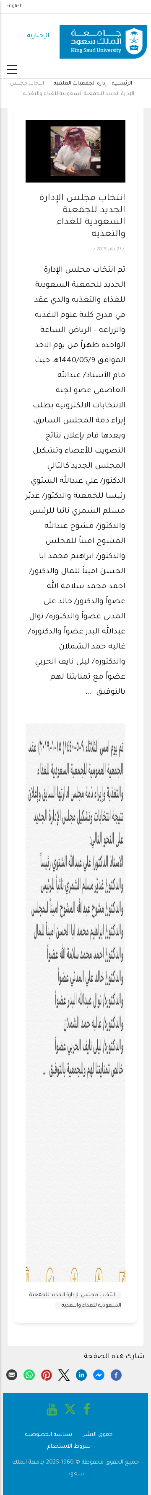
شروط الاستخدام (69, 1447)
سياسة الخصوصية (48, 1435)
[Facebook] (116, 1374)
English (14, 6)
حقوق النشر (97, 1435)
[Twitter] (63, 1374)
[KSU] (103, 37)
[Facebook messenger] (98, 1374)
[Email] (11, 1374)
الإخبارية (38, 36)
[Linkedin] (81, 1374)
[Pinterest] (46, 1374)
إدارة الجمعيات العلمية (80, 84)
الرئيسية (122, 84)
